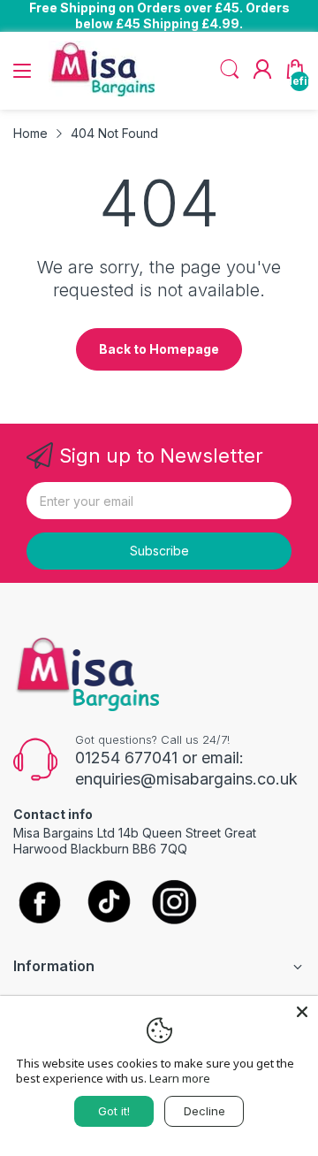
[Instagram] (174, 903)
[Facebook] (39, 904)
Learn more (179, 1078)
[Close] (302, 1012)
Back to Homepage (159, 348)
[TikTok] (108, 903)
